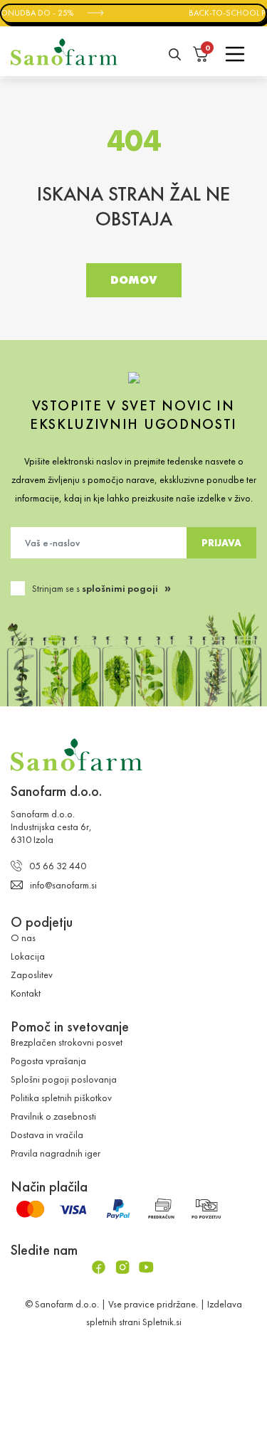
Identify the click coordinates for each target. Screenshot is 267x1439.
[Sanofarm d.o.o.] (64, 51)
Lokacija (28, 955)
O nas (23, 936)
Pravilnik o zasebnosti (53, 1115)
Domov (133, 279)
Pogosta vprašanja (48, 1059)
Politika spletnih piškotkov (61, 1096)
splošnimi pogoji (120, 587)
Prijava (221, 542)
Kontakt (26, 992)
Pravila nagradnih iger (55, 1152)
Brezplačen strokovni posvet (66, 1041)
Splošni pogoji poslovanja (64, 1078)
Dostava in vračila (47, 1133)
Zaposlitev (32, 973)
